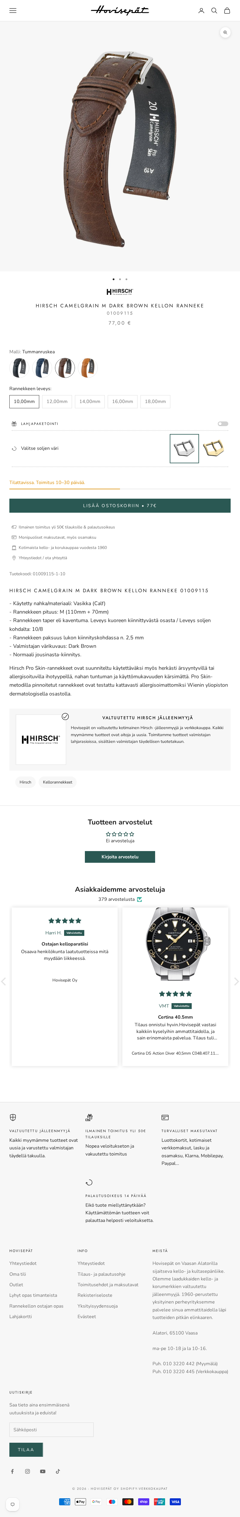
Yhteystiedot (23, 1263)
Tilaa (26, 1450)
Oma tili (17, 1274)
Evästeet (87, 1316)
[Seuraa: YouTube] (43, 1471)
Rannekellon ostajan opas (36, 1306)
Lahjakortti (20, 1316)
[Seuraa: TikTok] (58, 1471)
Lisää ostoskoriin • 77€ (120, 506)
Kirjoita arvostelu (120, 857)
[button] (5, 981)
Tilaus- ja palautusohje (102, 1274)
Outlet (16, 1285)
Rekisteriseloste (95, 1295)
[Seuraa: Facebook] (12, 1471)
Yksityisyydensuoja (98, 1306)
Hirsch (25, 782)
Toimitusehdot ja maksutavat (108, 1285)
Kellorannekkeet (57, 782)
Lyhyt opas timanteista (33, 1295)
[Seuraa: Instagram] (27, 1471)
